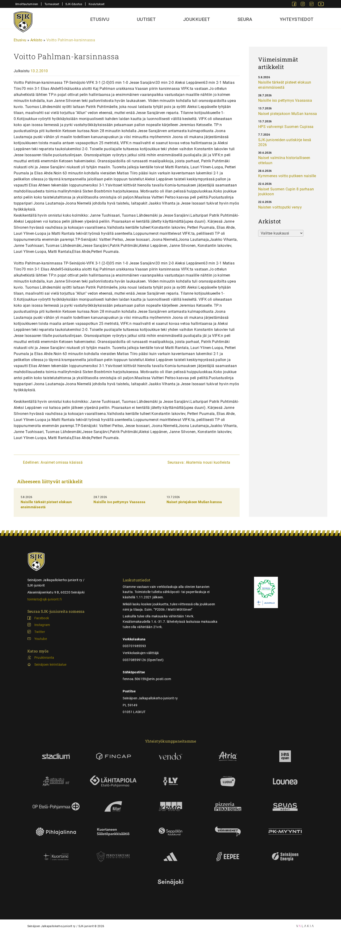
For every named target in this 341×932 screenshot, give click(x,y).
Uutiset (146, 19)
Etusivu (99, 19)
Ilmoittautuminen (26, 4)
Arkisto (36, 40)
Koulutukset (96, 4)
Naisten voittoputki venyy (280, 207)
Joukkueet (196, 19)
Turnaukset (52, 4)
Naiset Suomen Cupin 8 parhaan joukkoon (286, 191)
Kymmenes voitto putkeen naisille (287, 176)
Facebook (41, 618)
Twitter (39, 632)
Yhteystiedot (297, 19)
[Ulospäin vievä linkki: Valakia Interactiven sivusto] (305, 926)
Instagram (42, 625)
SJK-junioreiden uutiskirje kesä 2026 (284, 142)
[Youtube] (321, 5)
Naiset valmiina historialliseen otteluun (284, 160)
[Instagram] (303, 5)
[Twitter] (312, 5)
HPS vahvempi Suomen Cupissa (286, 126)
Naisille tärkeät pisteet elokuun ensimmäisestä (284, 85)
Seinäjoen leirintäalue (50, 664)
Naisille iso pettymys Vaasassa (119, 502)
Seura (245, 19)
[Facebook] (294, 5)
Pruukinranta (44, 657)
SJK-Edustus (73, 4)
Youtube (40, 639)
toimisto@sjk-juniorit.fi (44, 599)
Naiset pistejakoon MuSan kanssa (194, 502)
